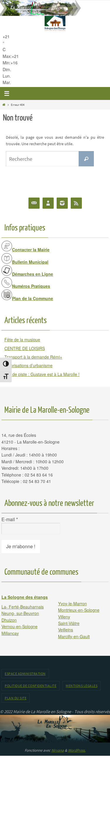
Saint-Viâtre (68, 623)
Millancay (10, 633)
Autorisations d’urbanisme (28, 365)
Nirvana (57, 750)
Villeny (64, 617)
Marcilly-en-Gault (74, 636)
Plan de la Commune (32, 298)
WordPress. (77, 750)
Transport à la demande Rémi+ (33, 357)
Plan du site (15, 698)
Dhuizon (9, 620)
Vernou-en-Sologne (19, 626)
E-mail (9, 519)
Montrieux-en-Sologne (78, 610)
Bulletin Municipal (30, 262)
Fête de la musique (22, 339)
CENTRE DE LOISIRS (24, 348)
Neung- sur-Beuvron (20, 613)
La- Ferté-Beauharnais (22, 607)
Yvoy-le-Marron (72, 603)
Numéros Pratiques (31, 286)
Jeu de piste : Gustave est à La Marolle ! (41, 374)
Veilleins (65, 630)
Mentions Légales (81, 685)
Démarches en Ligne (32, 274)
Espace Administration (25, 673)
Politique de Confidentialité (30, 685)
